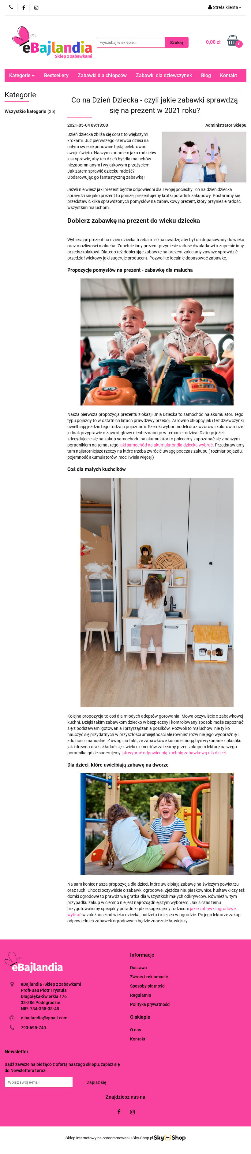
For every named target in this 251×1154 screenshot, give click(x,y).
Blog (206, 75)
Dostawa (138, 967)
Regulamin (140, 995)
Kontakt (228, 75)
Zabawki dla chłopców (102, 75)
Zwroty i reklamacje (149, 976)
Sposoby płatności (148, 986)
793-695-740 (33, 1027)
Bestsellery (56, 75)
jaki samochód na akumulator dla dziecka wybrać (166, 445)
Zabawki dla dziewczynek (164, 75)
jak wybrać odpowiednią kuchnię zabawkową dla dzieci (174, 752)
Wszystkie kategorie (26, 111)
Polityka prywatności (150, 1004)
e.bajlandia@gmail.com (44, 1017)
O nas (135, 1029)
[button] (142, 955)
